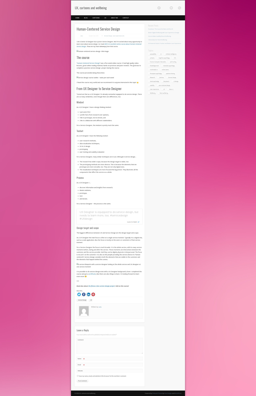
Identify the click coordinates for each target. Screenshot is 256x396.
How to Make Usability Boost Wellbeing (159, 36)
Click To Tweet (132, 222)
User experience (154, 89)
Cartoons (96, 18)
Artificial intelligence (171, 54)
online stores (165, 69)
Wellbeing (152, 93)
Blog (86, 18)
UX (105, 18)
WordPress (178, 393)
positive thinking (170, 73)
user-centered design (164, 85)
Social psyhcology (154, 81)
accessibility (153, 54)
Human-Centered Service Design (88, 63)
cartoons (152, 58)
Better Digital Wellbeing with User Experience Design (163, 32)
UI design (176, 81)
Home (77, 18)
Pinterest (167, 7)
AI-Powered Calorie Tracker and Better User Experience (164, 43)
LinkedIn (175, 7)
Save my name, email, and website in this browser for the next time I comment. (102, 376)
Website (80, 371)
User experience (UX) (118, 36)
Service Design (108, 36)
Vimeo (171, 7)
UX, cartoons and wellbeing (91, 7)
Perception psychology (156, 73)
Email (81, 365)
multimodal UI (154, 69)
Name (81, 358)
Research (152, 77)
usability (152, 85)
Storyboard (166, 81)
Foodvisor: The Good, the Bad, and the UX (160, 29)
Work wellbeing (164, 93)
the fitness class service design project (101, 286)
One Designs (168, 393)
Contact (126, 18)
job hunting (173, 62)
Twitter (163, 7)
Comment (81, 340)
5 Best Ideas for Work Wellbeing (157, 40)
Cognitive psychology (164, 58)
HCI (175, 58)
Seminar (161, 77)
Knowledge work (154, 66)
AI (161, 54)
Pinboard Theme (157, 393)
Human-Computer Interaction (158, 62)
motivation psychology (169, 66)
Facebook (159, 7)
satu (82, 36)
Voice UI (171, 89)
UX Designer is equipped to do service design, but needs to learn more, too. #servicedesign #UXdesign (109, 215)
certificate (92, 274)
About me (114, 18)
